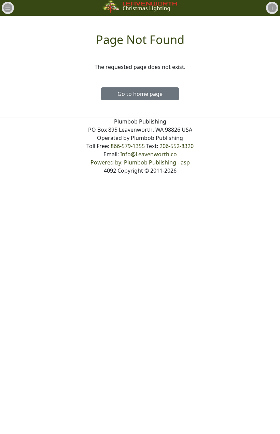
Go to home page (140, 94)
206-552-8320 (176, 146)
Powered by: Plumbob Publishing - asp (140, 162)
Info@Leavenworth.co (148, 154)
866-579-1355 (128, 146)
